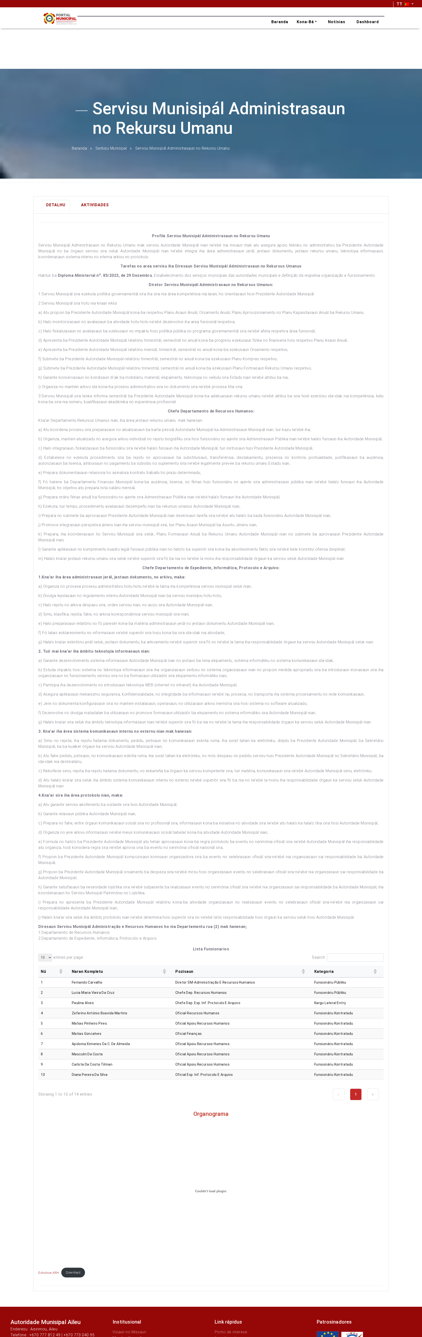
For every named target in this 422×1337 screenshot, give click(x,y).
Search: (319, 957)
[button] (60, 971)
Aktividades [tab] (95, 205)
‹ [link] (338, 1094)
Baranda (79, 148)
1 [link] (356, 1094)
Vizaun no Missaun (129, 1332)
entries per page (68, 957)
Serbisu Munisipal (111, 148)
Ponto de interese (231, 1332)
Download (73, 1272)
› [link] (373, 1094)
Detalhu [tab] (55, 205)
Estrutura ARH (48, 1272)
